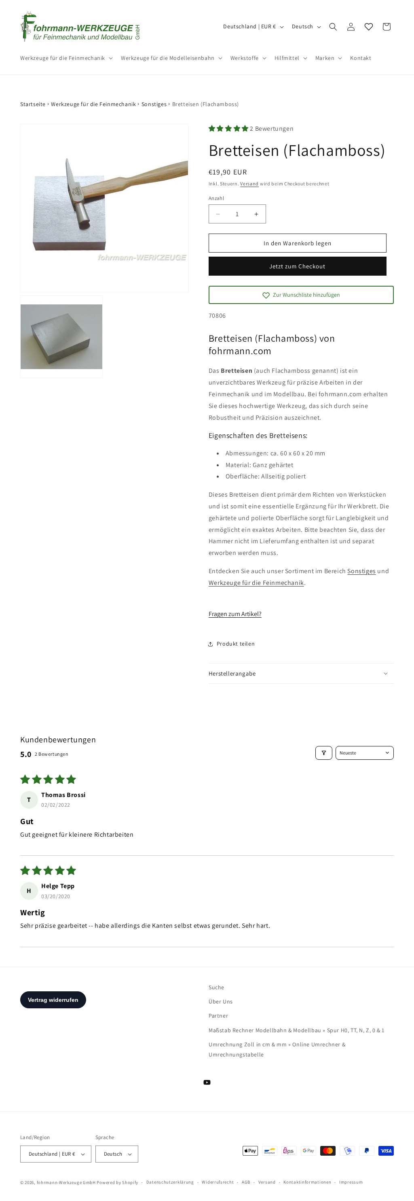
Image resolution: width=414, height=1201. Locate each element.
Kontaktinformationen (307, 1182)
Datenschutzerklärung (170, 1182)
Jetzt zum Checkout (297, 266)
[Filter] (323, 753)
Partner (218, 1015)
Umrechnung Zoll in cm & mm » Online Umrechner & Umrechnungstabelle (277, 1049)
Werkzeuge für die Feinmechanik (93, 104)
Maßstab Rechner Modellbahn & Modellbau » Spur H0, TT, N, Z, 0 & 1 (296, 1030)
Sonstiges (154, 104)
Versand (249, 184)
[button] (65, 57)
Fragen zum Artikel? (235, 614)
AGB (246, 1182)
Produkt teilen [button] (236, 643)
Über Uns (221, 1001)
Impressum (351, 1182)
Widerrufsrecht (218, 1182)
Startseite (33, 104)
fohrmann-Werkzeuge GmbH (66, 1182)
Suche (216, 987)
